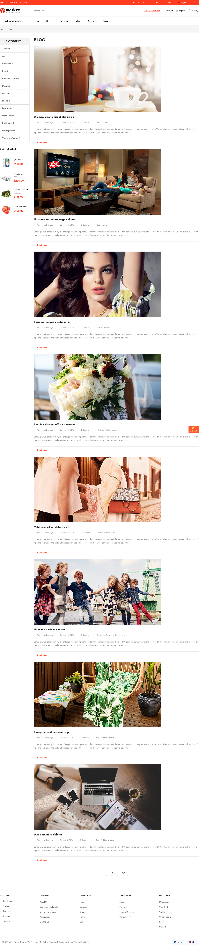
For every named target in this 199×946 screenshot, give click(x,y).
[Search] (115, 11)
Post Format (7, 123)
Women (115, 430)
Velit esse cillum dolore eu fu (52, 527)
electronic (101, 635)
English (184, 2)
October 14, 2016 (67, 122)
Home (2, 29)
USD (194, 2)
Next (122, 873)
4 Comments (86, 430)
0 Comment (85, 122)
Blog (4, 71)
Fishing (5, 100)
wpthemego (48, 122)
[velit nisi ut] (6, 162)
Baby (99, 225)
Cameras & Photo (9, 78)
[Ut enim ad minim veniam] (97, 592)
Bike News (6, 63)
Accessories (7, 48)
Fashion (5, 93)
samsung (110, 635)
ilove (113, 532)
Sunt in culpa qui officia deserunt (54, 424)
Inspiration (6, 108)
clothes (100, 327)
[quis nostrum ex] (6, 194)
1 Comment (85, 532)
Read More (42, 142)
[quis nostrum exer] (6, 178)
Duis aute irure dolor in (48, 834)
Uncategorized (8, 130)
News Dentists (8, 115)
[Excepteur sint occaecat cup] (97, 694)
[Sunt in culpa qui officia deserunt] (97, 387)
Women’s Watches (10, 137)
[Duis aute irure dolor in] (97, 797)
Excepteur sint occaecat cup (51, 732)
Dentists (5, 85)
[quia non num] (6, 209)
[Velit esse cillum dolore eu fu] (97, 489)
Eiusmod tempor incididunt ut (52, 322)
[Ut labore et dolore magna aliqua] (97, 182)
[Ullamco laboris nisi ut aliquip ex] (97, 79)
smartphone (120, 635)
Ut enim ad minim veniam (49, 629)
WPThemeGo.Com (80, 942)
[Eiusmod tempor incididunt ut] (97, 284)
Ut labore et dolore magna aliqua (54, 219)
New (106, 122)
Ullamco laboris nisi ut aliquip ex (54, 117)
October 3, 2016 (66, 737)
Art (3, 56)
